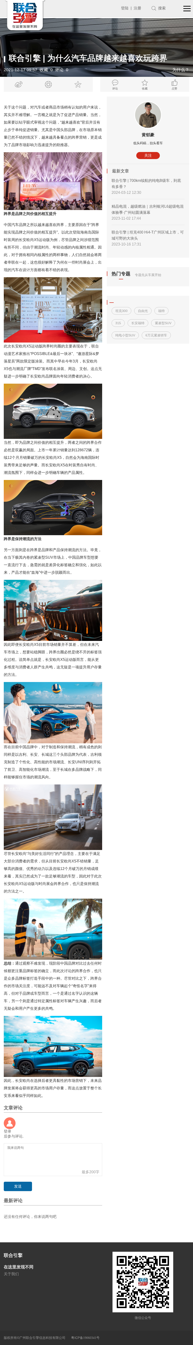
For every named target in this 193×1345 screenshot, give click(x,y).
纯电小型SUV (125, 335)
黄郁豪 (148, 135)
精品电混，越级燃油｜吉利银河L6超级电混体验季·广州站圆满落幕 (148, 209)
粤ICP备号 (85, 1338)
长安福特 (138, 323)
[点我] (187, 9)
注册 (137, 8)
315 (118, 323)
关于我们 (11, 1274)
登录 (7, 1131)
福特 (161, 311)
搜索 (162, 8)
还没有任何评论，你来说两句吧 (30, 1217)
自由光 (143, 311)
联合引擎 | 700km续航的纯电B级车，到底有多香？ (146, 184)
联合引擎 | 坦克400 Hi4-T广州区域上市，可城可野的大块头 (148, 235)
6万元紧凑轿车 (156, 335)
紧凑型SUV (163, 323)
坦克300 (121, 311)
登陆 (125, 8)
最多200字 (90, 1172)
